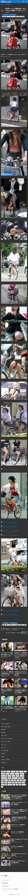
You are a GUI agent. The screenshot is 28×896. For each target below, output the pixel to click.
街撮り (21, 16)
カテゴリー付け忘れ (8, 738)
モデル (9, 778)
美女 (16, 782)
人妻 (23, 778)
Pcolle (5, 729)
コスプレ (6, 744)
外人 (5, 756)
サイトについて (6, 880)
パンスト (17, 773)
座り (18, 780)
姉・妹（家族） (7, 759)
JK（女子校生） (5, 14)
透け (14, 784)
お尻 (17, 771)
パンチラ (8, 16)
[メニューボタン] (26, 1)
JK (3, 16)
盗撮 (6, 782)
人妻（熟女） (7, 750)
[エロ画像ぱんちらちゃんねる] (7, 1)
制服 (2, 780)
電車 (17, 784)
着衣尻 (9, 782)
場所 (5, 753)
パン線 (13, 775)
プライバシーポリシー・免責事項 (10, 889)
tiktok (5, 732)
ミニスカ (22, 775)
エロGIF (6, 735)
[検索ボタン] (23, 1)
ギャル (8, 773)
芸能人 (5, 762)
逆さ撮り (9, 784)
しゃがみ (21, 771)
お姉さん (13, 771)
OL (5, 16)
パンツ (9, 775)
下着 (19, 778)
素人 (13, 782)
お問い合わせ (6, 886)
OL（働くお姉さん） (12, 14)
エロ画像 (3, 773)
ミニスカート (4, 778)
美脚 (19, 782)
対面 (12, 780)
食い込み (23, 784)
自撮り (23, 782)
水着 (24, 780)
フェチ (5, 747)
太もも (6, 780)
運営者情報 (5, 883)
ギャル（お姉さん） (9, 741)
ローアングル (14, 778)
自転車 (18, 16)
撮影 (21, 780)
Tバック (8, 771)
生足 (2, 782)
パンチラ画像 (13, 16)
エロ (25, 771)
